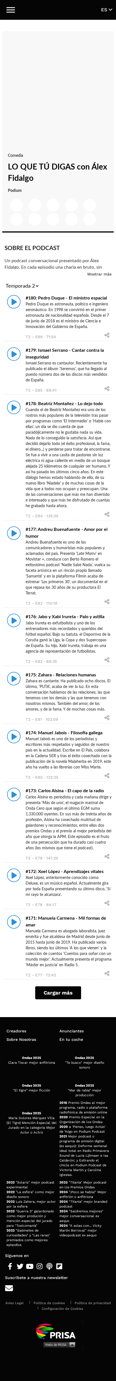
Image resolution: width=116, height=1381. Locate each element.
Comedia (15, 156)
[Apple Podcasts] (49, 1266)
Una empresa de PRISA (58, 1331)
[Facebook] (10, 1266)
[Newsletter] (58, 1288)
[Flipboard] (59, 1266)
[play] (14, 302)
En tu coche (71, 1039)
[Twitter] (20, 1266)
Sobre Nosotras (21, 1039)
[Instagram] (39, 1266)
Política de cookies (49, 1303)
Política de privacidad (93, 1303)
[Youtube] (30, 1266)
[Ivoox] (69, 1266)
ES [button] (105, 9)
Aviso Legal (14, 1303)
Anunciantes (71, 1031)
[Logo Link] (58, 10)
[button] (11, 10)
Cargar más (58, 993)
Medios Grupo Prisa (58, 1344)
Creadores (16, 1031)
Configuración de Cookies (62, 1309)
